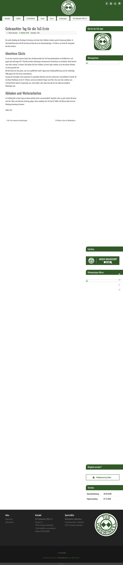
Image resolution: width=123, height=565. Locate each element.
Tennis (42, 18)
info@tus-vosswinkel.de (48, 528)
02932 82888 (44, 531)
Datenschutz (9, 522)
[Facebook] (107, 4)
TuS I (38, 33)
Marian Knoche (13, 33)
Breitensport (63, 18)
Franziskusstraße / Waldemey (74, 522)
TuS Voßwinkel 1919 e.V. (80, 18)
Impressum (9, 519)
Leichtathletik (30, 18)
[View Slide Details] (103, 42)
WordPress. (76, 557)
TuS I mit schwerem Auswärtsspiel (16, 120)
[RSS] (115, 4)
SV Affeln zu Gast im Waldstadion (65, 120)
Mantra (70, 557)
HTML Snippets (54, 564)
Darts (51, 18)
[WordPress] (119, 4)
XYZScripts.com (68, 564)
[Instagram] (111, 4)
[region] (103, 42)
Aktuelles (7, 18)
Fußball (18, 18)
